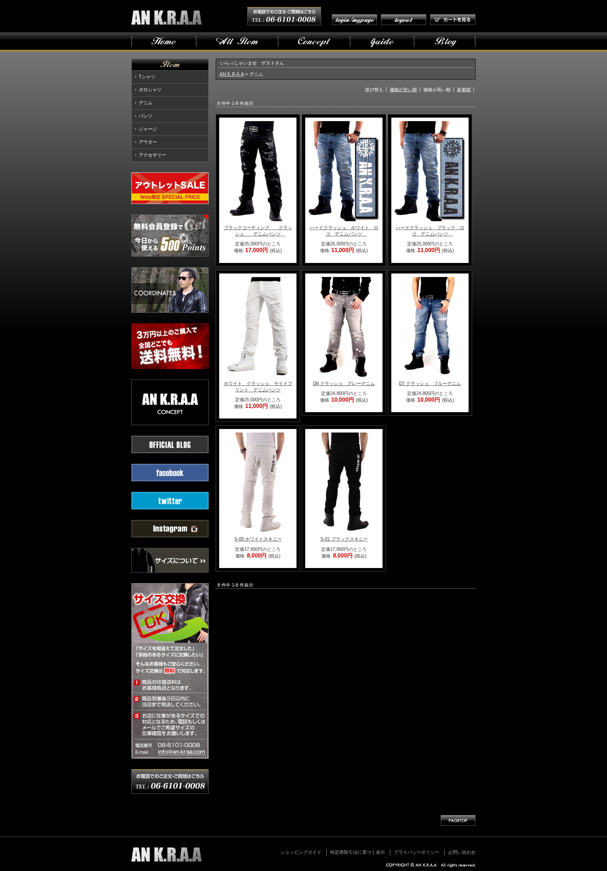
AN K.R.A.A (232, 74)
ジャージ (148, 129)
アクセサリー (152, 155)
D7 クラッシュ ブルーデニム (430, 383)
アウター (148, 142)
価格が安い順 (403, 89)
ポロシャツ (150, 89)
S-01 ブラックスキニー (344, 539)
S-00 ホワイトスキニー (258, 539)
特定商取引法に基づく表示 (357, 852)
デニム (145, 102)
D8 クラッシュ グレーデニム (344, 383)
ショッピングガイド (300, 852)
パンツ (145, 116)
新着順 (464, 89)
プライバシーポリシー (416, 852)
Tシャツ (147, 76)
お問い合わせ (462, 852)
